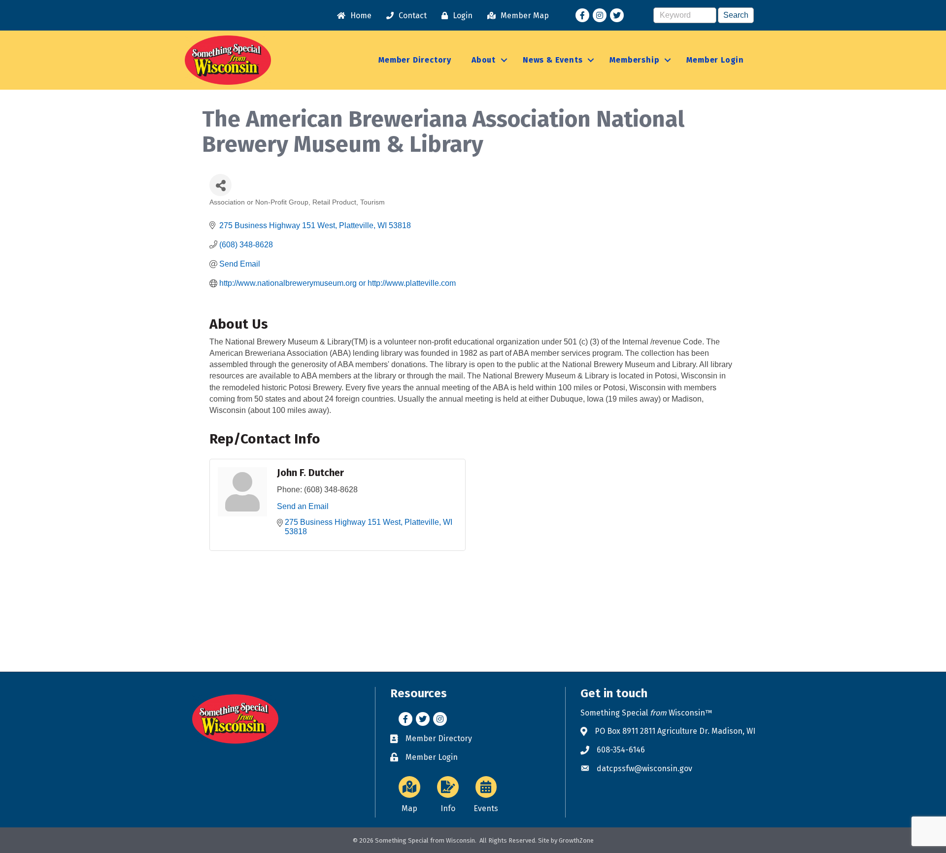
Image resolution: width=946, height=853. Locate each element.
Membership (634, 60)
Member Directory (414, 60)
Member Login (715, 60)
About (484, 60)
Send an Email (303, 506)
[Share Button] (220, 185)
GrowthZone (576, 840)
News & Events (552, 60)
